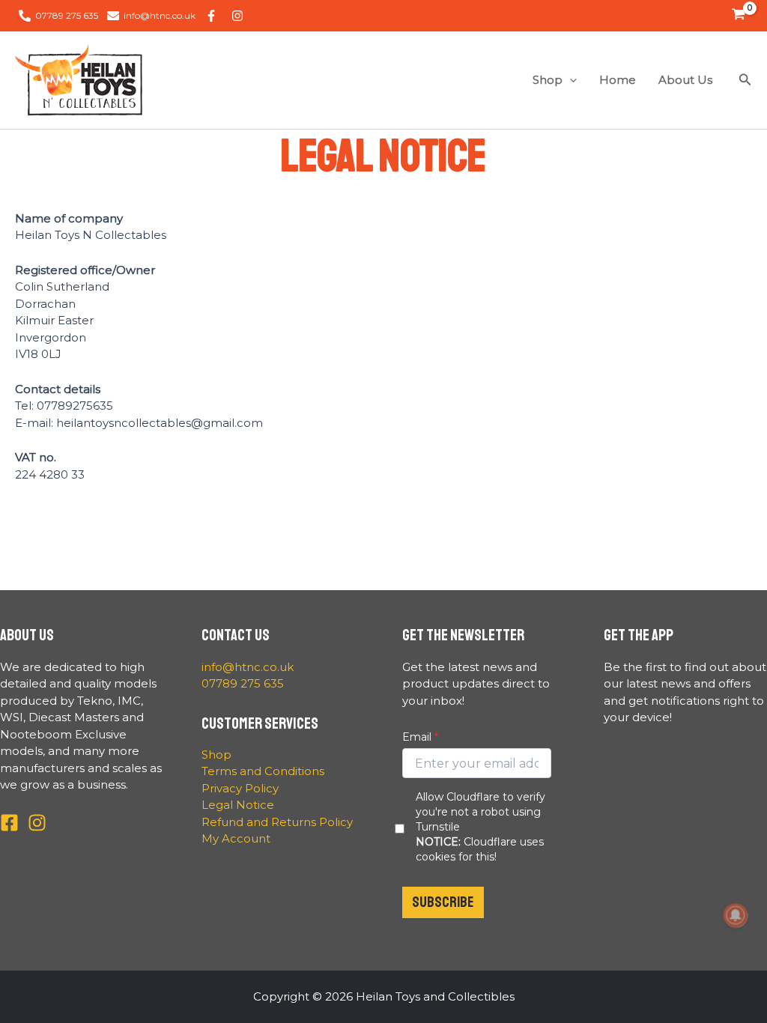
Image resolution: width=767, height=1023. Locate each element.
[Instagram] (37, 822)
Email (416, 737)
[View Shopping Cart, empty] (738, 16)
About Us (685, 80)
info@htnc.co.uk (247, 667)
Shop (548, 80)
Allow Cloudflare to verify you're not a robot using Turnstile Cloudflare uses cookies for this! (480, 826)
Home (617, 80)
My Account (235, 838)
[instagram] (240, 16)
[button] (570, 80)
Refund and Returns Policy (277, 822)
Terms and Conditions (262, 771)
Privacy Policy (240, 788)
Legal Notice (237, 805)
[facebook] (213, 16)
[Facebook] (9, 822)
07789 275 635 (242, 683)
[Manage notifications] (736, 915)
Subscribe (443, 902)
